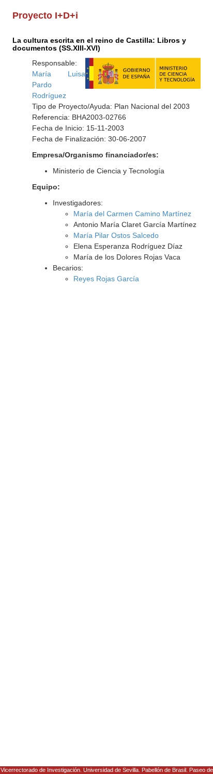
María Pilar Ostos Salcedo (116, 235)
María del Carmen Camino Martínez (132, 213)
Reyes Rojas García (106, 279)
